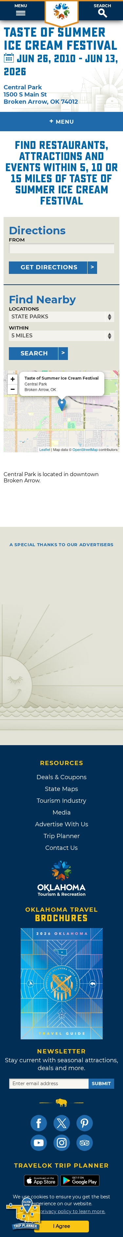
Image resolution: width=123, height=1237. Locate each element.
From (17, 239)
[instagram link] (61, 1143)
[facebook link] (39, 1123)
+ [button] (12, 379)
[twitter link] (61, 1123)
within (19, 328)
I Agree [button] (61, 1226)
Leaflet (44, 449)
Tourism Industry (61, 800)
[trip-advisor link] (84, 1143)
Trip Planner (62, 836)
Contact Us (61, 848)
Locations (24, 309)
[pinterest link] (84, 1123)
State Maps (61, 789)
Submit (101, 1083)
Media (61, 812)
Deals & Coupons (61, 777)
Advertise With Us (61, 824)
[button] (20, 11)
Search (102, 6)
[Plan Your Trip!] (24, 1214)
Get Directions (49, 267)
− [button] (12, 389)
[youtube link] (39, 1143)
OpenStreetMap (85, 449)
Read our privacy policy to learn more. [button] (61, 1211)
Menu (20, 6)
